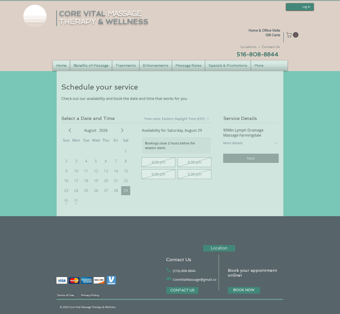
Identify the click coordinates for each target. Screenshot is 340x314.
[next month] (122, 130)
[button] (293, 35)
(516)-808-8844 (184, 271)
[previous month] (70, 130)
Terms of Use (66, 295)
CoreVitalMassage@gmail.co (194, 279)
